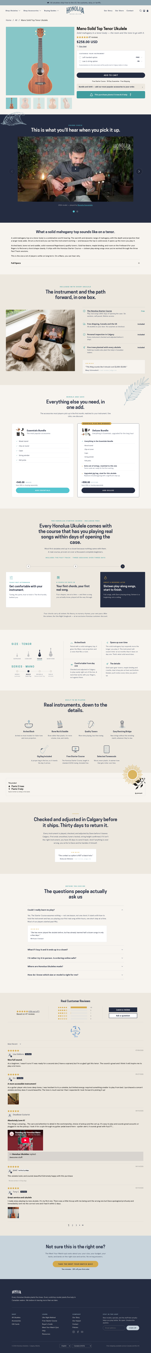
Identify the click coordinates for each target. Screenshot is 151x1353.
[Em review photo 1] (13, 1099)
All (16, 20)
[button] (82, 37)
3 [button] (76, 1225)
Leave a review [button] (123, 1009)
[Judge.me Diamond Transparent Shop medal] (75, 1031)
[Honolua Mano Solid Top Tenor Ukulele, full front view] (40, 61)
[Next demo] (139, 171)
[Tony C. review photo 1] (13, 1212)
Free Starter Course (49, 1321)
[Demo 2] (77, 211)
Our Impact (76, 1321)
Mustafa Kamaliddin (85, 205)
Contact (130, 11)
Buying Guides (50, 11)
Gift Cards (15, 1324)
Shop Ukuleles (12, 11)
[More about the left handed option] (141, 57)
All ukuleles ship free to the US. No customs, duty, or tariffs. (75, 2)
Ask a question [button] (123, 1015)
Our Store (119, 11)
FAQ (43, 1331)
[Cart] (147, 11)
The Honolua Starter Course (99, 311)
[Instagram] (73, 1332)
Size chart (82, 46)
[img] (13, 1050)
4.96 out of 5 (33, 1011)
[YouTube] (82, 1332)
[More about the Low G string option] (141, 61)
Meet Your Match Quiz (50, 1327)
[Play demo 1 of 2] (75, 169)
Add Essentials (42, 490)
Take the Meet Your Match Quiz (75, 1264)
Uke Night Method (49, 1317)
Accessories (16, 1321)
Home (8, 20)
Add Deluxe (108, 490)
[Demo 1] (74, 212)
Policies (75, 1327)
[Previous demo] (12, 171)
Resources (46, 1334)
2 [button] (72, 1225)
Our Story (108, 11)
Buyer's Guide (47, 1324)
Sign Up (132, 1328)
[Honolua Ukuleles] (75, 10)
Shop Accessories (31, 11)
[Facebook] (78, 1332)
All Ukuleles (16, 1317)
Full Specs (16, 263)
